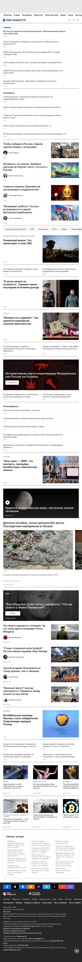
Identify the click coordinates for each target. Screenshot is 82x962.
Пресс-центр (47, 903)
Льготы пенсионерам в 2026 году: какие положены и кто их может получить (65, 848)
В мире (34, 899)
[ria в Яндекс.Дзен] (15, 887)
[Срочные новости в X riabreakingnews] (62, 887)
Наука (61, 899)
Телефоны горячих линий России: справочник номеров (16, 872)
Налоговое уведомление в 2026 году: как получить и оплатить (17, 861)
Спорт (54, 899)
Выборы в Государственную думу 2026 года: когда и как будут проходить (15, 844)
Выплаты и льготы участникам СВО (62, 842)
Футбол (6, 781)
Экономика (26, 899)
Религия (6, 313)
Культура (6, 456)
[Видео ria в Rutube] (38, 887)
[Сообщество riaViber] (70, 887)
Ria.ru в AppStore (60, 903)
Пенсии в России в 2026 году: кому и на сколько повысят (40, 870)
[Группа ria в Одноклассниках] (31, 887)
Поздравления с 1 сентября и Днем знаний (16, 867)
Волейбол (6, 711)
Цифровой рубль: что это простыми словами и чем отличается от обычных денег (65, 856)
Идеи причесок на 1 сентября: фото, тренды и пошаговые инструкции (41, 857)
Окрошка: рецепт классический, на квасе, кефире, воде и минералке (41, 843)
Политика (6, 899)
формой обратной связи (12, 950)
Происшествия (44, 899)
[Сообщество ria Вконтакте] (23, 887)
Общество (16, 899)
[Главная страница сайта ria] (14, 20)
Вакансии (6, 911)
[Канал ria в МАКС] (7, 887)
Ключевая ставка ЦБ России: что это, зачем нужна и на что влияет (39, 864)
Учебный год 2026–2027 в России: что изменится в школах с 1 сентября (40, 850)
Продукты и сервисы (32, 903)
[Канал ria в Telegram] (46, 887)
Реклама (19, 903)
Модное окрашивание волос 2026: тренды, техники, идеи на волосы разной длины (16, 853)
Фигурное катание (39, 781)
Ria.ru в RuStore (75, 903)
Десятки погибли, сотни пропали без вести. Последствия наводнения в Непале (34, 524)
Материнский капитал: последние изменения (63, 870)
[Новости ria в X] (54, 887)
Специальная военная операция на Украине (18, 236)
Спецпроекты (8, 903)
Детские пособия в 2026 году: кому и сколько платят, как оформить (64, 864)
